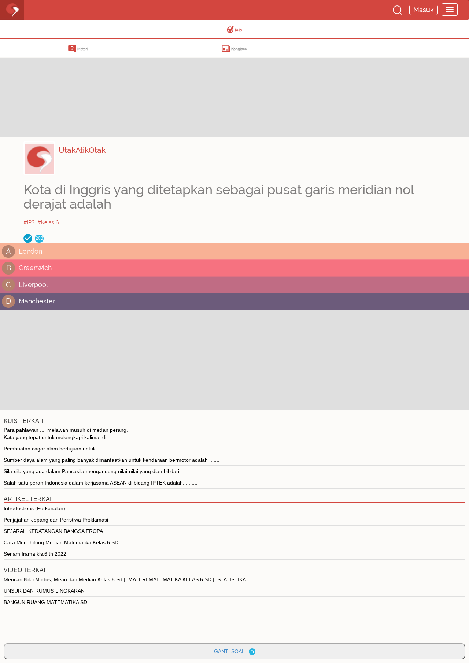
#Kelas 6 (48, 222)
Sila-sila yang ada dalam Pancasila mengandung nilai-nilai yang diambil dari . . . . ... (100, 471)
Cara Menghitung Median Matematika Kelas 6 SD (61, 542)
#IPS (29, 222)
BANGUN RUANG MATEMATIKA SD (45, 602)
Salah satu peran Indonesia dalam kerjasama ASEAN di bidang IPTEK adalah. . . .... (100, 483)
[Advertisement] (59, 86)
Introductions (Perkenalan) (34, 508)
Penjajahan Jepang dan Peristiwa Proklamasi (56, 520)
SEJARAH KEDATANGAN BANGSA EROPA (53, 531)
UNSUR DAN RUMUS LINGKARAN (44, 591)
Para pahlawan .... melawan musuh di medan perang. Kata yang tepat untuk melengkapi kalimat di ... (66, 433)
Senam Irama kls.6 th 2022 (35, 554)
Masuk (423, 10)
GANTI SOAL (231, 651)
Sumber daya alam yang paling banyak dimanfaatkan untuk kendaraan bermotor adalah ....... (111, 460)
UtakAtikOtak (82, 150)
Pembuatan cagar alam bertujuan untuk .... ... (56, 449)
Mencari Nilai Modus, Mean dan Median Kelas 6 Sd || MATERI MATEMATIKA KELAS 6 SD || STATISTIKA (125, 579)
